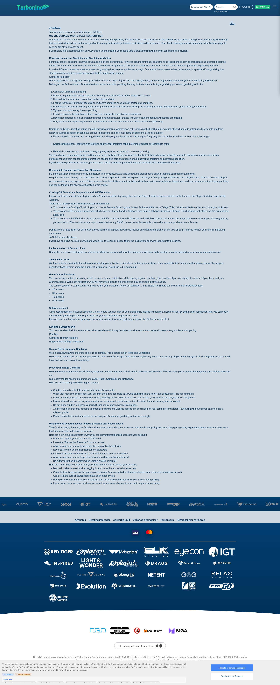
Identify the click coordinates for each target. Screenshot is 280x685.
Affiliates (80, 519)
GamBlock (111, 379)
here (99, 32)
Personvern (167, 519)
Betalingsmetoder (99, 519)
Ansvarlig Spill (121, 519)
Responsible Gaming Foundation (66, 341)
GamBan (53, 334)
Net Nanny (127, 379)
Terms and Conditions (138, 353)
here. (74, 237)
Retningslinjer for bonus (191, 519)
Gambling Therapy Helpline (63, 338)
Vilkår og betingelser (145, 519)
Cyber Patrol (98, 379)
